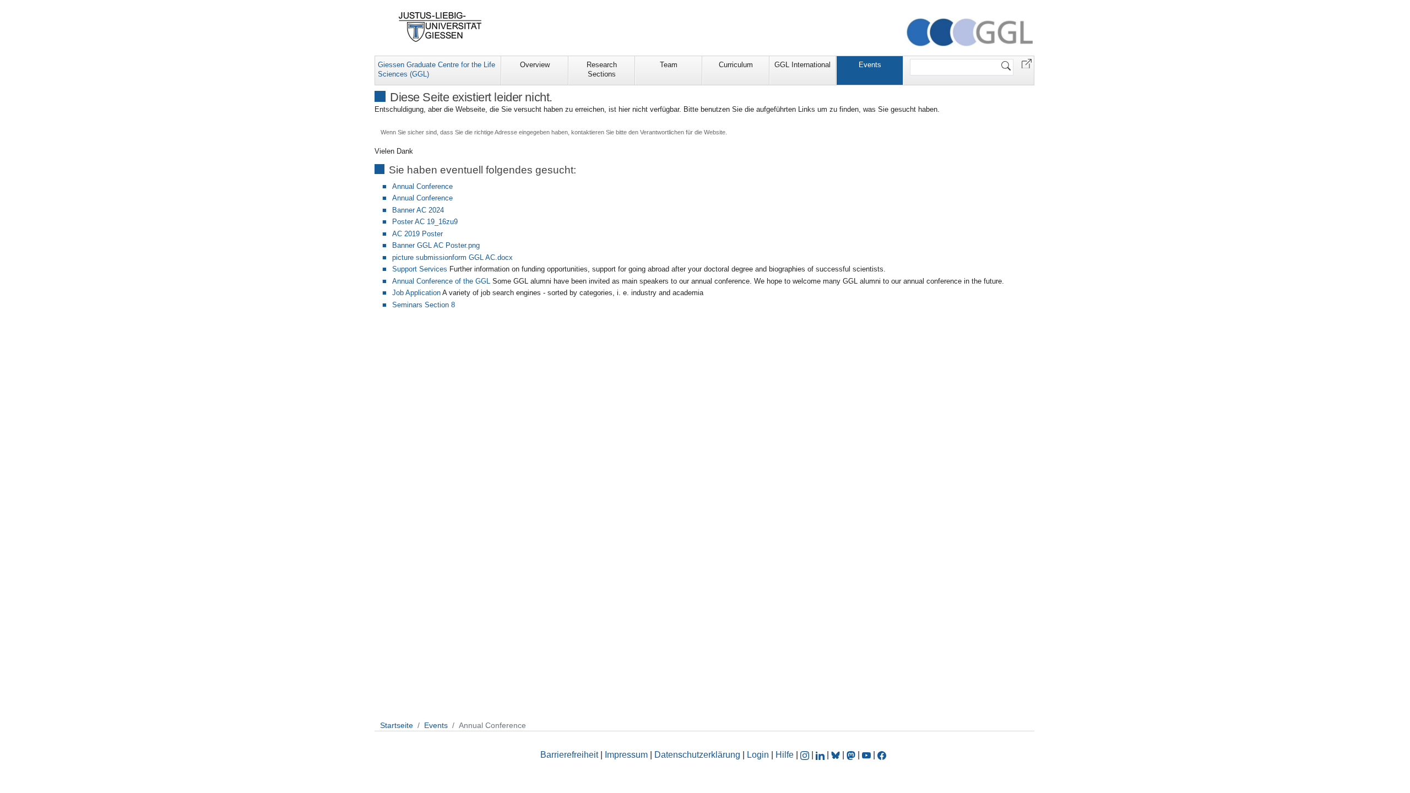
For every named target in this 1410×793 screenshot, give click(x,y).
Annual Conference (422, 186)
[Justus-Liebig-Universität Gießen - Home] (440, 27)
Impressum (626, 754)
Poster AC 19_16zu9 (425, 222)
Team (668, 65)
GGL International (802, 65)
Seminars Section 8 (423, 305)
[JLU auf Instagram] (805, 754)
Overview (535, 65)
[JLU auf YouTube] (866, 754)
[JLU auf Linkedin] (821, 754)
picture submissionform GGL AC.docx (452, 257)
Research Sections (602, 69)
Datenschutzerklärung (697, 754)
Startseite (396, 725)
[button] (1027, 63)
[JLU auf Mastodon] (852, 754)
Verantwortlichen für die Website (682, 132)
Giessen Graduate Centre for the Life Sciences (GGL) (436, 69)
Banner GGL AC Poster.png (436, 245)
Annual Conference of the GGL (441, 281)
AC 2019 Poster (417, 234)
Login (759, 754)
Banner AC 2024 (418, 210)
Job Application (416, 293)
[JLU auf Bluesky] (836, 754)
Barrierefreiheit (569, 754)
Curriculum (736, 65)
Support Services (419, 269)
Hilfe (785, 754)
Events (870, 65)
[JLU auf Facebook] (881, 754)
